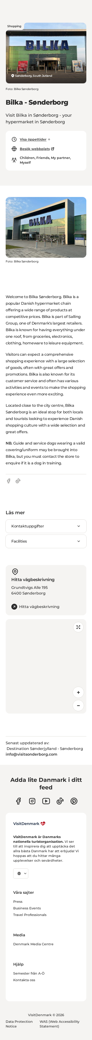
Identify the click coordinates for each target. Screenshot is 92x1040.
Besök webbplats (35, 149)
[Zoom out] (78, 705)
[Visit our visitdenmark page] (46, 801)
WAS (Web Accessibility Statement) (59, 1023)
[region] (46, 666)
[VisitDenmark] (29, 823)
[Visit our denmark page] (18, 801)
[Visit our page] (32, 801)
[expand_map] (78, 627)
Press (17, 901)
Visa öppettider (33, 139)
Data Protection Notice (19, 1023)
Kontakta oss (24, 980)
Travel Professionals (29, 915)
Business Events (27, 908)
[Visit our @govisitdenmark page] (60, 801)
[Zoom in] (78, 692)
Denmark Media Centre (33, 944)
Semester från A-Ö (29, 973)
